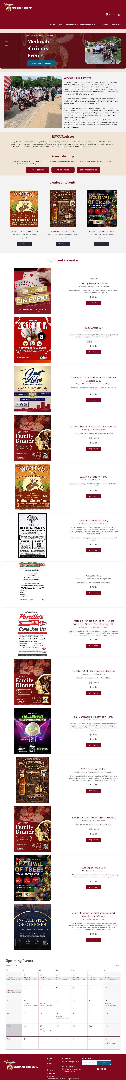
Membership (53, 1073)
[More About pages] (63, 24)
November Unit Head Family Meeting (93, 817)
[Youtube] (105, 1069)
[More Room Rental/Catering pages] (98, 24)
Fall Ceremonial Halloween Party (93, 716)
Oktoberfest (93, 575)
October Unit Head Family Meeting (93, 671)
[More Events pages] (107, 24)
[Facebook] (98, 1069)
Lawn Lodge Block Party (93, 520)
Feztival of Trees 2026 (102, 231)
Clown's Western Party (24, 231)
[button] (14, 978)
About (51, 1064)
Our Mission (53, 1077)
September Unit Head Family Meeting (93, 426)
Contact (51, 1067)
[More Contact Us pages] (120, 24)
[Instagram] (102, 1069)
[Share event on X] (93, 297)
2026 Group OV (93, 327)
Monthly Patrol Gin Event (93, 283)
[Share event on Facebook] (90, 297)
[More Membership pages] (77, 24)
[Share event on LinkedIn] (96, 297)
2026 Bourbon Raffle (63, 231)
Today (117, 965)
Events (51, 1070)
